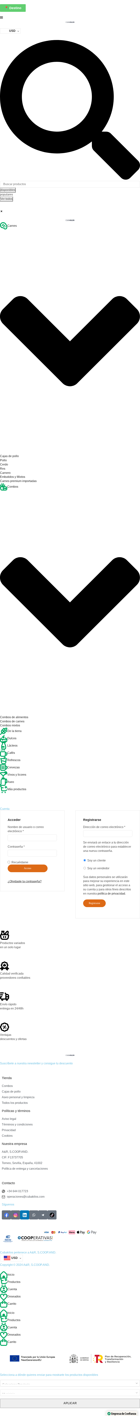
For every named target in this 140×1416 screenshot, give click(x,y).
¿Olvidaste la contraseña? (25, 881)
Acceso (27, 868)
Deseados (14, 1296)
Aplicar (70, 1403)
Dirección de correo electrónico (104, 827)
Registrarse (94, 903)
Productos (13, 1281)
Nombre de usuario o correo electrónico (26, 829)
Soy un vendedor (98, 868)
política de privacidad (111, 893)
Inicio (10, 1274)
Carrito (11, 1303)
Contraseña (16, 846)
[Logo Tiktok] (52, 1214)
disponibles (7, 189)
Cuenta (12, 1289)
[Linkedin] (24, 1214)
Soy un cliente (96, 860)
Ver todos (6, 198)
